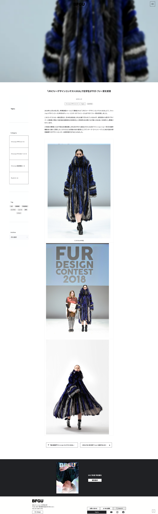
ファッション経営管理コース (18, 166)
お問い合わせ (93, 508)
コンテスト (13, 209)
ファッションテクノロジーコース (19, 154)
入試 (11, 206)
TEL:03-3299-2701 (37, 508)
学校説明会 (24, 206)
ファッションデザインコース (17, 142)
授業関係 (17, 206)
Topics (13, 109)
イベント (19, 213)
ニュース (20, 209)
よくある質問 (106, 508)
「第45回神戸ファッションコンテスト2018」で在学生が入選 (64, 445)
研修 (26, 209)
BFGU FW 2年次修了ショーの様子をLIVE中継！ (95, 445)
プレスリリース (14, 178)
